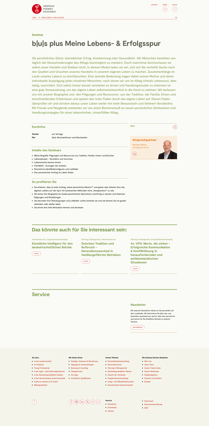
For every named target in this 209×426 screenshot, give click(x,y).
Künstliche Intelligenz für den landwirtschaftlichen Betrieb (52, 245)
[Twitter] (87, 403)
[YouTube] (98, 403)
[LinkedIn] (82, 403)
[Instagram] (76, 403)
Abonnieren (137, 327)
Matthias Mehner (140, 145)
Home (34, 17)
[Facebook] (71, 403)
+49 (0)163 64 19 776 (141, 147)
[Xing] (92, 403)
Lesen (36, 253)
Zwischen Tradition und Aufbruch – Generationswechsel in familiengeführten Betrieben (101, 249)
